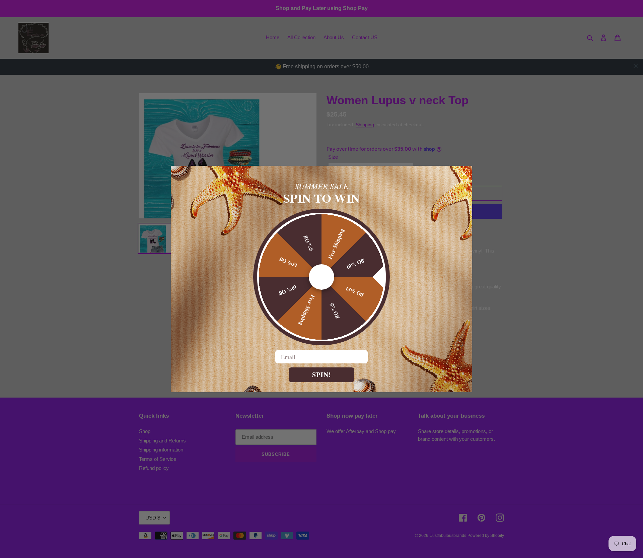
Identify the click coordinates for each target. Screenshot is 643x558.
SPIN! (321, 374)
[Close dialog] (464, 173)
